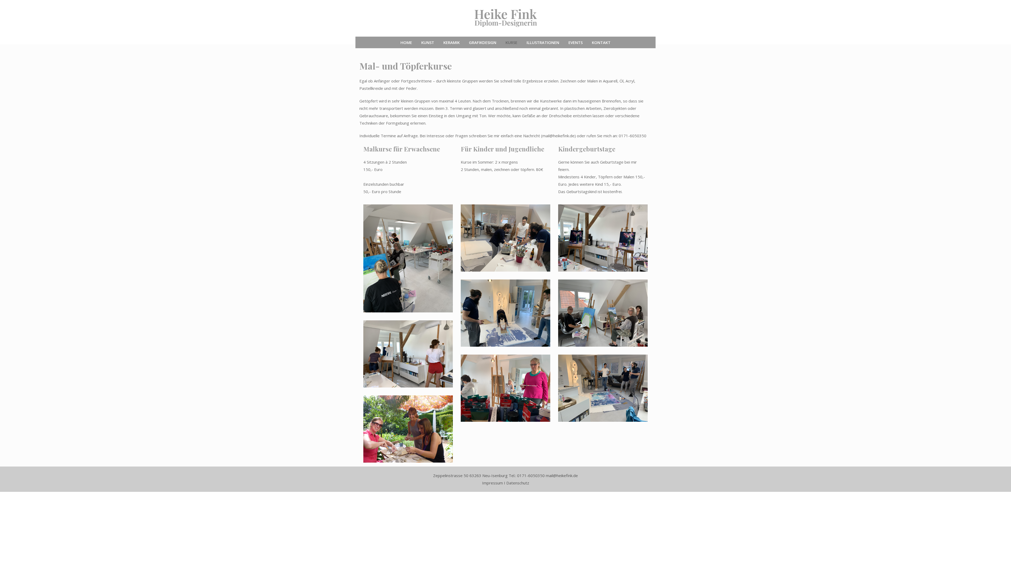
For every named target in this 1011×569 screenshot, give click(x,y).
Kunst (427, 42)
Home (406, 42)
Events (575, 42)
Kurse (511, 42)
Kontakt (601, 42)
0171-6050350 (632, 135)
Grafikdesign (482, 42)
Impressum (492, 482)
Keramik (451, 42)
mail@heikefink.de (558, 135)
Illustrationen (543, 42)
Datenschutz (517, 482)
